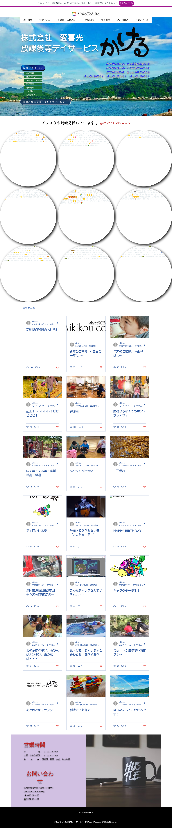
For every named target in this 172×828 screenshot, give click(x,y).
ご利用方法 (30, 91)
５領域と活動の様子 (33, 81)
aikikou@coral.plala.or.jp (34, 791)
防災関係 (30, 84)
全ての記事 (29, 308)
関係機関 (30, 88)
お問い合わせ (31, 95)
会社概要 (30, 73)
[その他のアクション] (58, 323)
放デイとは (30, 77)
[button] (145, 308)
